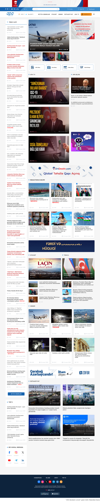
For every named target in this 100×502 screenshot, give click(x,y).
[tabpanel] (49, 35)
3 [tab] (62, 49)
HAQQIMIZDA (38, 477)
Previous (31, 36)
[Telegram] (14, 9)
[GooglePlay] (44, 493)
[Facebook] (5, 9)
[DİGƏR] (93, 14)
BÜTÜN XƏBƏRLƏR (44, 14)
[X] (9, 9)
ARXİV (56, 477)
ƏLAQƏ (48, 477)
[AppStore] (55, 493)
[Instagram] (7, 9)
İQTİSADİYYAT (68, 14)
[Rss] (18, 9)
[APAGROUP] (50, 490)
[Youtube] (12, 9)
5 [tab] (65, 49)
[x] (46, 481)
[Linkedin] (16, 9)
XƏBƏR (60, 14)
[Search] (57, 9)
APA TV (77, 14)
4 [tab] (64, 49)
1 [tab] (59, 49)
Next (67, 36)
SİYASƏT (54, 14)
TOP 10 (64, 477)
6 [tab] (67, 49)
